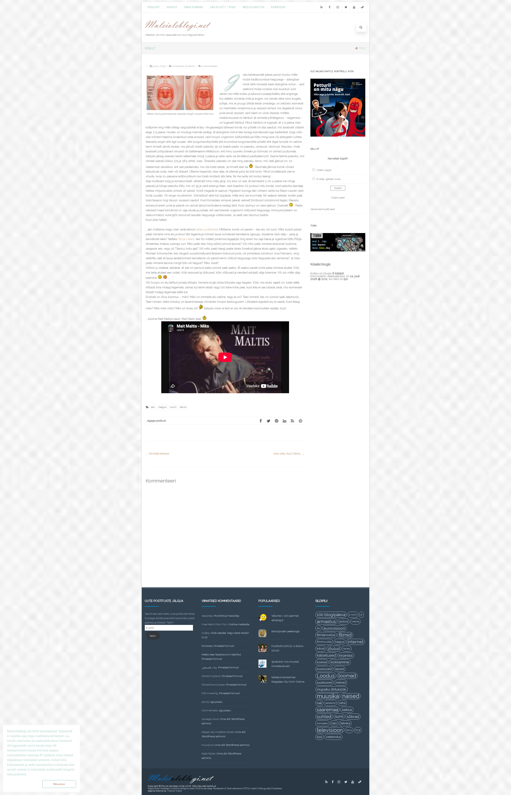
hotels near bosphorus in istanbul (221, 654)
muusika (328, 696)
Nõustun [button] (59, 784)
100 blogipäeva (331, 614)
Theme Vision (174, 790)
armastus (326, 621)
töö (319, 737)
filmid (345, 635)
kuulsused (324, 669)
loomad (347, 676)
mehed (341, 682)
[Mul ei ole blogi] (178, 31)
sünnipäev (322, 723)
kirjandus (346, 655)
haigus (162, 407)
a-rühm (353, 614)
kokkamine (340, 662)
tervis (183, 407)
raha (342, 703)
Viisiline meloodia (238, 624)
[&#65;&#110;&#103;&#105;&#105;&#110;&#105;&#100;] (180, 109)
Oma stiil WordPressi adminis (232, 744)
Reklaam (165, 788)
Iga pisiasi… (217, 701)
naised (350, 696)
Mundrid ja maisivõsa (226, 615)
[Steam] (362, 7)
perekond (330, 703)
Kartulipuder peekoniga (285, 631)
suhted (324, 716)
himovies (207, 645)
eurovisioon (334, 628)
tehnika (345, 723)
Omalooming (193, 7)
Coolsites (277, 788)
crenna (355, 621)
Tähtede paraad (157, 453)
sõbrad (353, 716)
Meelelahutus (254, 7)
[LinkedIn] (284, 421)
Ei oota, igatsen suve (328, 179)
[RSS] (321, 7)
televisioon (330, 730)
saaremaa (327, 710)
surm (173, 407)
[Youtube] (354, 7)
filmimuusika (324, 641)
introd (321, 648)
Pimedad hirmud (224, 645)
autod (343, 621)
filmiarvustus (326, 635)
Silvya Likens (186, 239)
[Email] (300, 421)
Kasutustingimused (183, 788)
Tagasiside (153, 788)
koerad (322, 662)
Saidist (172, 7)
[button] (24, 784)
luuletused (324, 682)
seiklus (347, 710)
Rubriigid (278, 7)
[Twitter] (346, 7)
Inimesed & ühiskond (183, 66)
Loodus (326, 676)
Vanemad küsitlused (322, 209)
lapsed (339, 669)
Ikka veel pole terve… (289, 453)
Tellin (153, 635)
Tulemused (338, 197)
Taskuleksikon (235, 788)
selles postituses (206, 229)
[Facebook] (330, 7)
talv (334, 723)
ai (361, 614)
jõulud (334, 648)
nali (319, 703)
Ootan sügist (324, 170)
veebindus (333, 737)
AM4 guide (264, 788)
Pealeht (154, 7)
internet (355, 641)
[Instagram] (338, 7)
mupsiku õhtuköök (331, 689)
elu (153, 407)
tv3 (358, 730)
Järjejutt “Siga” (223, 7)
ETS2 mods (250, 788)
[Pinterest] (276, 421)
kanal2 (346, 648)
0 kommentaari (209, 66)
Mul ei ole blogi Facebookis (210, 788)
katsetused (326, 655)
